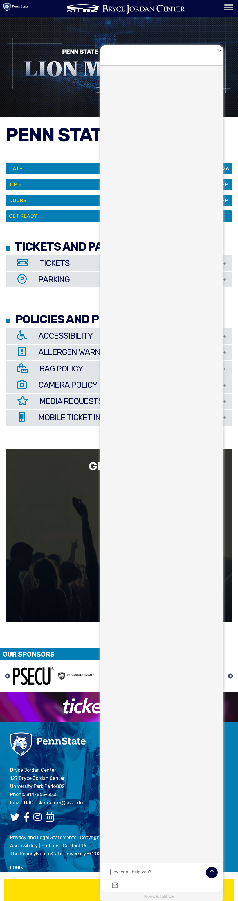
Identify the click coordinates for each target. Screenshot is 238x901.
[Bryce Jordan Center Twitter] (16, 819)
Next (230, 676)
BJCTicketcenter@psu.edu (53, 802)
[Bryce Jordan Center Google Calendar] (51, 819)
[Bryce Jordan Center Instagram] (38, 819)
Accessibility (24, 845)
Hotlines (50, 845)
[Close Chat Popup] (219, 51)
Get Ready (23, 216)
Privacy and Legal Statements (43, 837)
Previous (7, 676)
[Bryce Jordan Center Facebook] (28, 819)
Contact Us (75, 845)
